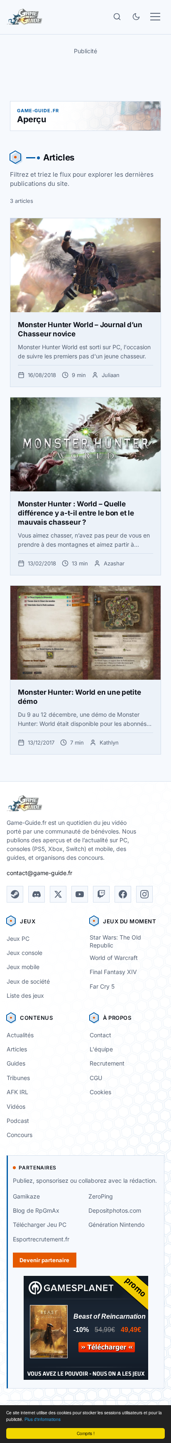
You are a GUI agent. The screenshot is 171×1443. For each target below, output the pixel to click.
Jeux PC (18, 938)
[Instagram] (144, 894)
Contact (100, 1034)
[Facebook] (123, 894)
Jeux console (24, 952)
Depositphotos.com (114, 1210)
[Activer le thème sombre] (136, 16)
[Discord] (36, 894)
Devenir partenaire (44, 1260)
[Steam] (15, 894)
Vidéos (16, 1106)
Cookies (100, 1091)
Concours (19, 1134)
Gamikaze (26, 1196)
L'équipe (101, 1049)
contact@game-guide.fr (39, 872)
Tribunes (18, 1077)
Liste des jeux (25, 995)
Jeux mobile (23, 966)
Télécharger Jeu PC (39, 1224)
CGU (96, 1077)
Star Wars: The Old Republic (115, 941)
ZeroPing (100, 1196)
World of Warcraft (114, 957)
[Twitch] (101, 894)
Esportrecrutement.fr (41, 1239)
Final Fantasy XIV (113, 971)
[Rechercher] (117, 16)
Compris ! (86, 1433)
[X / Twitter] (58, 894)
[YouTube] (79, 894)
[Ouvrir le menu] (155, 16)
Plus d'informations (42, 1419)
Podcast (18, 1120)
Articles (17, 1049)
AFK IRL (17, 1091)
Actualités (20, 1034)
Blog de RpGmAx (36, 1210)
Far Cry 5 (102, 986)
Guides (16, 1063)
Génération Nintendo (116, 1224)
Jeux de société (28, 981)
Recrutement (107, 1063)
